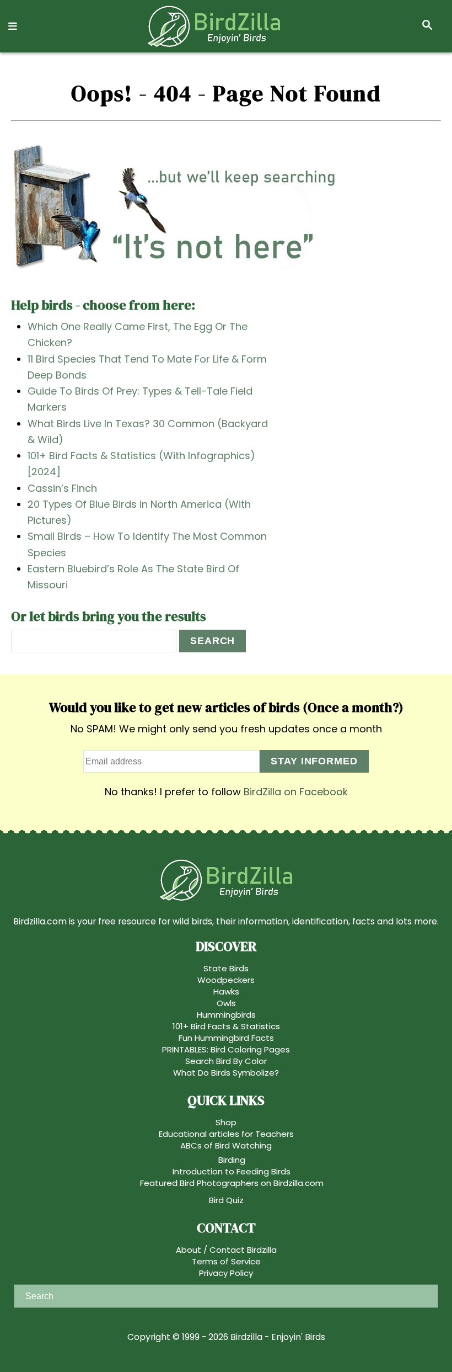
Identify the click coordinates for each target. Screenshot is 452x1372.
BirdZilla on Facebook (296, 792)
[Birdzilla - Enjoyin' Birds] (214, 26)
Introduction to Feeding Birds (231, 1171)
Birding (231, 1160)
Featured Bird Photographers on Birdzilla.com (232, 1183)
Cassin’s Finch (62, 488)
